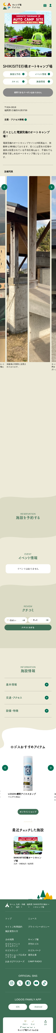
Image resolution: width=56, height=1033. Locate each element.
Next (52, 187)
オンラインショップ (28, 812)
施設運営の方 (11, 931)
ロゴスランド (11, 950)
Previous (4, 187)
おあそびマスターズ (14, 961)
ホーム (12, 904)
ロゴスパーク (34, 950)
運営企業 (32, 955)
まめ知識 (9, 939)
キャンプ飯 (33, 939)
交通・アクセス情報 (14, 119)
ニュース (32, 918)
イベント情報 (40, 74)
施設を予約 (15, 74)
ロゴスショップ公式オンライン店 (16, 956)
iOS (18, 1007)
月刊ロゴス (33, 944)
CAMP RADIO (35, 961)
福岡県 (29, 904)
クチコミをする (28, 627)
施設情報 (40, 82)
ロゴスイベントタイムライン (12, 945)
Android (38, 1007)
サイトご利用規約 (13, 927)
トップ (8, 918)
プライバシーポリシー (39, 927)
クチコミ (15, 82)
